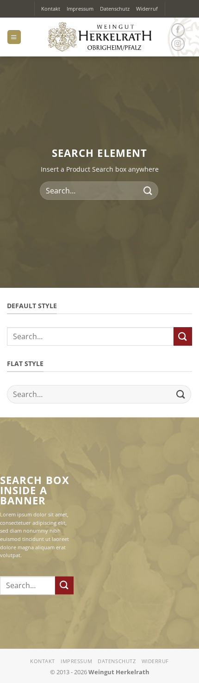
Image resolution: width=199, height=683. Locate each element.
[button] (13, 36)
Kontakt (50, 8)
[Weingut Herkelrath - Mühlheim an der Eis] (100, 37)
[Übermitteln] (148, 191)
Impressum (80, 8)
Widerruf (147, 8)
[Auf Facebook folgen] (178, 30)
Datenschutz (115, 8)
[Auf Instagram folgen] (178, 44)
